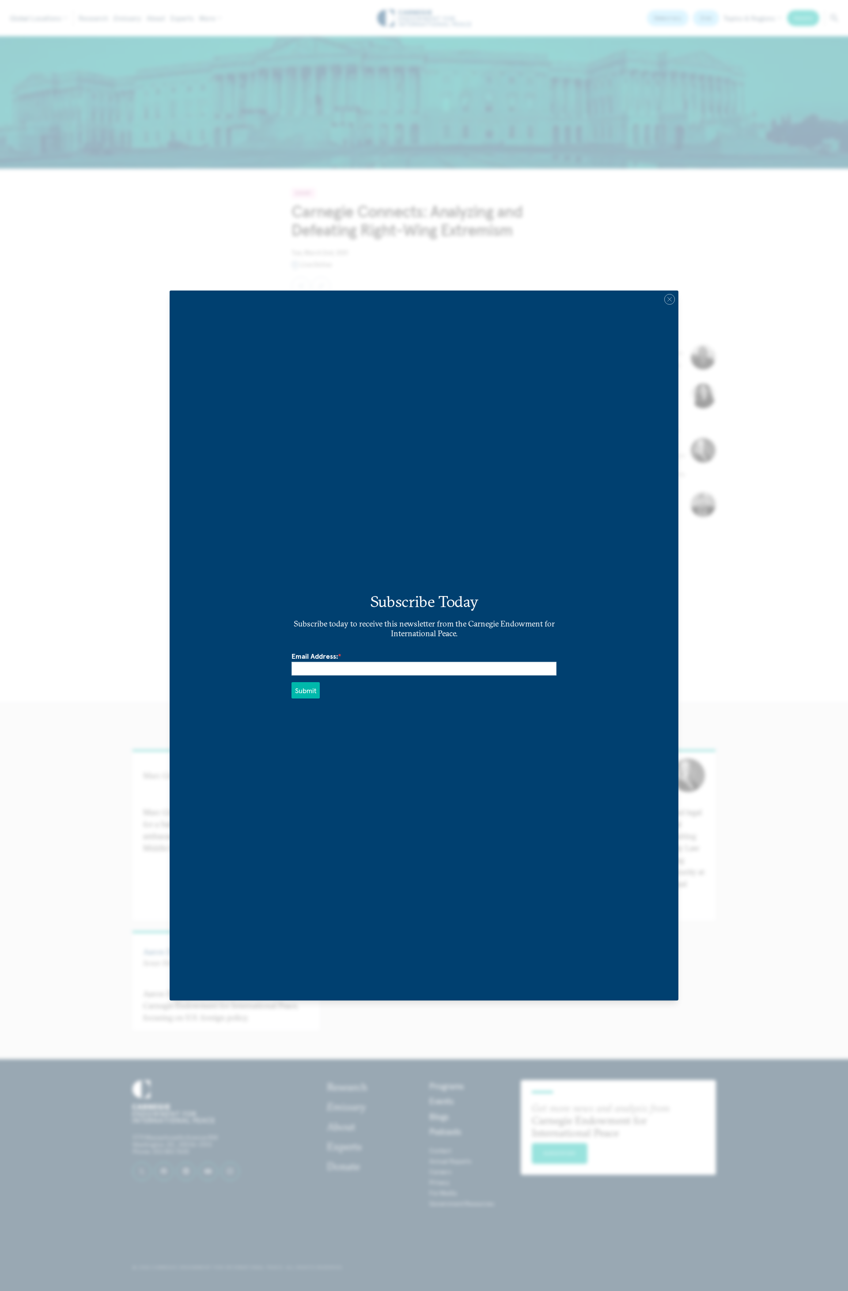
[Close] (669, 299)
